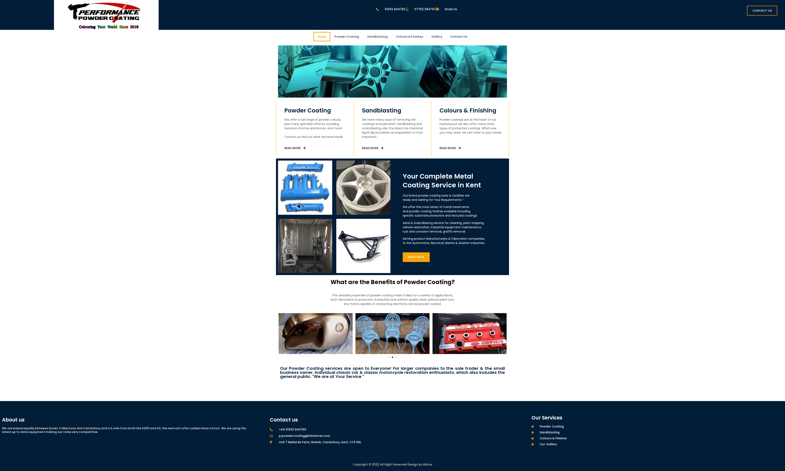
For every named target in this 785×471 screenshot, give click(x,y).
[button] (282, 334)
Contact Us (459, 37)
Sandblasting (377, 37)
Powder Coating (346, 37)
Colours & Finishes (409, 37)
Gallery (436, 37)
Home (321, 37)
